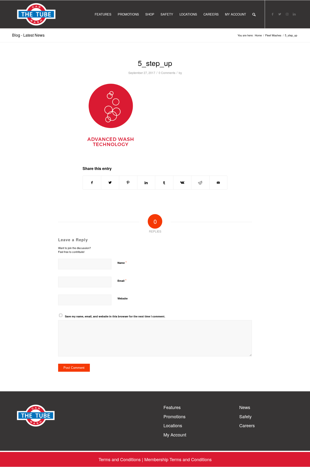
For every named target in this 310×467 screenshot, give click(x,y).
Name (122, 262)
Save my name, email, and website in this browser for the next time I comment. (115, 316)
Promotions (174, 416)
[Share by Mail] (218, 182)
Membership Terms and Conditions (178, 459)
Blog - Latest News (28, 35)
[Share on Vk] (182, 182)
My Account (174, 434)
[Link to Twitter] (279, 14)
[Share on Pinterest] (128, 182)
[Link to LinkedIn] (294, 14)
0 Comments (167, 73)
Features (172, 407)
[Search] (254, 14)
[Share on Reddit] (200, 182)
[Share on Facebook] (92, 182)
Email (121, 280)
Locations (172, 425)
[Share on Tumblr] (164, 182)
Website (122, 298)
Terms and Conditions (120, 459)
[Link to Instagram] (287, 14)
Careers (247, 425)
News (244, 407)
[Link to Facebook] (272, 14)
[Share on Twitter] (110, 182)
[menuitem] (103, 14)
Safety (245, 416)
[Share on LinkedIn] (146, 182)
